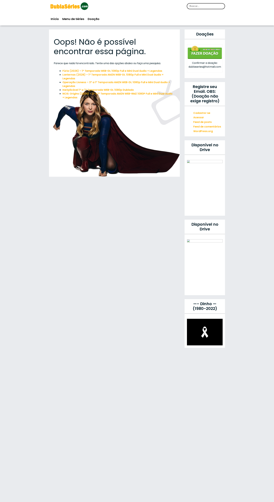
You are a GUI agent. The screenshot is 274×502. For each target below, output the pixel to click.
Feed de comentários (207, 126)
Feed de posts (202, 122)
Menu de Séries (73, 19)
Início (55, 19)
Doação (93, 19)
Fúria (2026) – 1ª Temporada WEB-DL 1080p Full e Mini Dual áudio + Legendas (112, 71)
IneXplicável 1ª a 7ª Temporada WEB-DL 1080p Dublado (98, 90)
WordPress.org (203, 131)
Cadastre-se (201, 113)
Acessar (198, 117)
